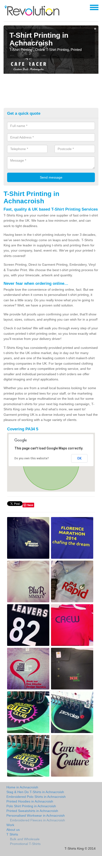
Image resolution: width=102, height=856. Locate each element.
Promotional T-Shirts (25, 844)
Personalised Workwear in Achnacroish (35, 815)
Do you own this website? (31, 458)
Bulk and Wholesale (25, 839)
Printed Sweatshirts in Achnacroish (32, 811)
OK (79, 458)
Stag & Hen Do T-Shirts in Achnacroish (35, 792)
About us (13, 830)
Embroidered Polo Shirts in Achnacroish (36, 797)
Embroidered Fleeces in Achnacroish (37, 820)
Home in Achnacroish (22, 787)
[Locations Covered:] (6, 7)
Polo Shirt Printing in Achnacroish (31, 806)
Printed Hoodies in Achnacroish (29, 801)
